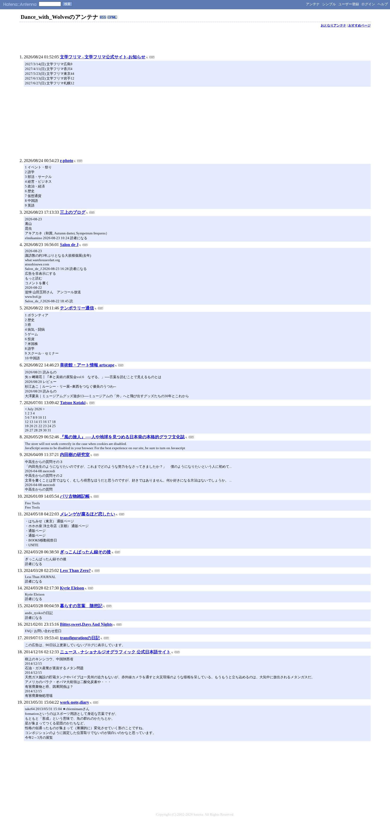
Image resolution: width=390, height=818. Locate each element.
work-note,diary (74, 702)
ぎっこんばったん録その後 (85, 552)
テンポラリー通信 (77, 308)
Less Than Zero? (75, 570)
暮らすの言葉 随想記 (81, 605)
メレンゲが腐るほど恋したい (87, 514)
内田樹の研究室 (75, 454)
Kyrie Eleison (72, 588)
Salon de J (69, 244)
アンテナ (313, 4)
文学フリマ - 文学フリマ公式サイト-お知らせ (102, 57)
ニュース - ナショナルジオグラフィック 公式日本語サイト (115, 652)
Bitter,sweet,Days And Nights (86, 624)
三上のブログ (72, 212)
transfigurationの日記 (80, 638)
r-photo (66, 160)
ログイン (368, 4)
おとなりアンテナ (333, 25)
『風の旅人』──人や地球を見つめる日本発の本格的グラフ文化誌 (122, 437)
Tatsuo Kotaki (72, 402)
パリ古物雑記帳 (75, 496)
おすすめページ (359, 25)
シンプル (329, 4)
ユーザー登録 (348, 4)
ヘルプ (383, 4)
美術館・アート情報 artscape (87, 365)
